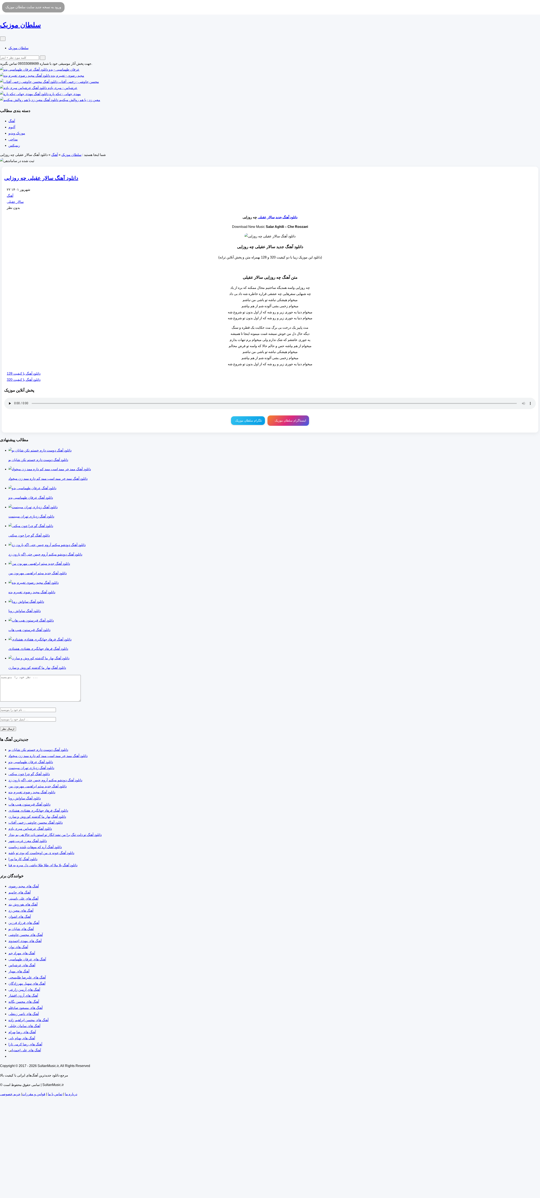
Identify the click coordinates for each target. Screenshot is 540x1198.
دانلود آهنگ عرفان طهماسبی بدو (30, 762)
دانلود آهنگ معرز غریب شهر (27, 841)
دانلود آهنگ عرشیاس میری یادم (30, 828)
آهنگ (11, 121)
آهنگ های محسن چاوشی (25, 935)
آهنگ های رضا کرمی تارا (25, 1044)
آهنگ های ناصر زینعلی (23, 1014)
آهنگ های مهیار (18, 971)
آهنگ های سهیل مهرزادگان (26, 983)
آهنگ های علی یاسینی (23, 898)
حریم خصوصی (10, 1094)
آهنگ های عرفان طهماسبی (27, 959)
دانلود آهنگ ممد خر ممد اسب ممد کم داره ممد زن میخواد (48, 756)
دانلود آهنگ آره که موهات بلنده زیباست (35, 847)
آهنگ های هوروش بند (23, 904)
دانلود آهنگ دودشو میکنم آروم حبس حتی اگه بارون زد (45, 780)
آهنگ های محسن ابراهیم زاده (28, 1020)
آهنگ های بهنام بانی (21, 1038)
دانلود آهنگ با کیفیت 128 (23, 373)
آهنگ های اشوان (19, 916)
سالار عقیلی (15, 202)
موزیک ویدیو (16, 133)
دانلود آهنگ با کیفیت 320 (23, 379)
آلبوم (11, 127)
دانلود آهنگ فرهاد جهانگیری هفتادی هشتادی (38, 810)
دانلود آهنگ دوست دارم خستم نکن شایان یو (38, 750)
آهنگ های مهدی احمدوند (25, 941)
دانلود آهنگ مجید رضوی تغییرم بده (31, 792)
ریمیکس (14, 145)
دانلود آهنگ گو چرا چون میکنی (29, 774)
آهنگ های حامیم (19, 892)
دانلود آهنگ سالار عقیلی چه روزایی (41, 178)
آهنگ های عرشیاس (21, 965)
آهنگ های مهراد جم (21, 953)
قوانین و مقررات (33, 1094)
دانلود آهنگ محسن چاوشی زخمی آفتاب (35, 822)
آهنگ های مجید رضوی (23, 886)
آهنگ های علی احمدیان (26, 1050)
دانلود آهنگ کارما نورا (22, 859)
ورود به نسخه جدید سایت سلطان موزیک (33, 7)
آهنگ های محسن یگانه (23, 1001)
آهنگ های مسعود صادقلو (25, 1008)
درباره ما (71, 1094)
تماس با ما (55, 1094)
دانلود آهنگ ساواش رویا (24, 798)
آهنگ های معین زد (20, 910)
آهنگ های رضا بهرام (22, 1032)
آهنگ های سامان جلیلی (24, 1026)
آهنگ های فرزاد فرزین (23, 923)
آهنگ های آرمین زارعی (24, 989)
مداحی (13, 139)
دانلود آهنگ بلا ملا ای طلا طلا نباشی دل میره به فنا (42, 865)
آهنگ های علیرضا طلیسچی (27, 977)
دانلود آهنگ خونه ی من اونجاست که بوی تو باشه (41, 853)
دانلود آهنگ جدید (286, 217)
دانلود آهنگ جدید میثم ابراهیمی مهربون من (37, 786)
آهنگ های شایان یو (21, 929)
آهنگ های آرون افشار (23, 995)
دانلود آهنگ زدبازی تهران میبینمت (31, 768)
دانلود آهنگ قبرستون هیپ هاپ (29, 804)
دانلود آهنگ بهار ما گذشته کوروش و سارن (37, 816)
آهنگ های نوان (18, 947)
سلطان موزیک (18, 48)
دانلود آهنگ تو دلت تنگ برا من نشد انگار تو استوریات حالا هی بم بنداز (55, 835)
